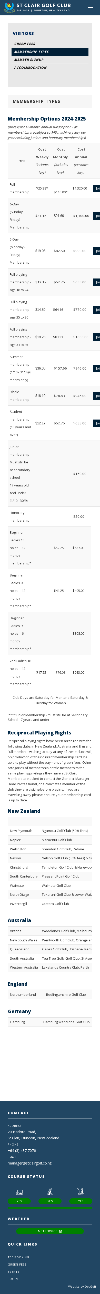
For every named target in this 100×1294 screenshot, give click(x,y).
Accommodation (30, 67)
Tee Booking (18, 1257)
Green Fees (24, 44)
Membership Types (31, 51)
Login (13, 1279)
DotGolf (90, 1286)
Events (13, 1271)
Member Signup (29, 59)
